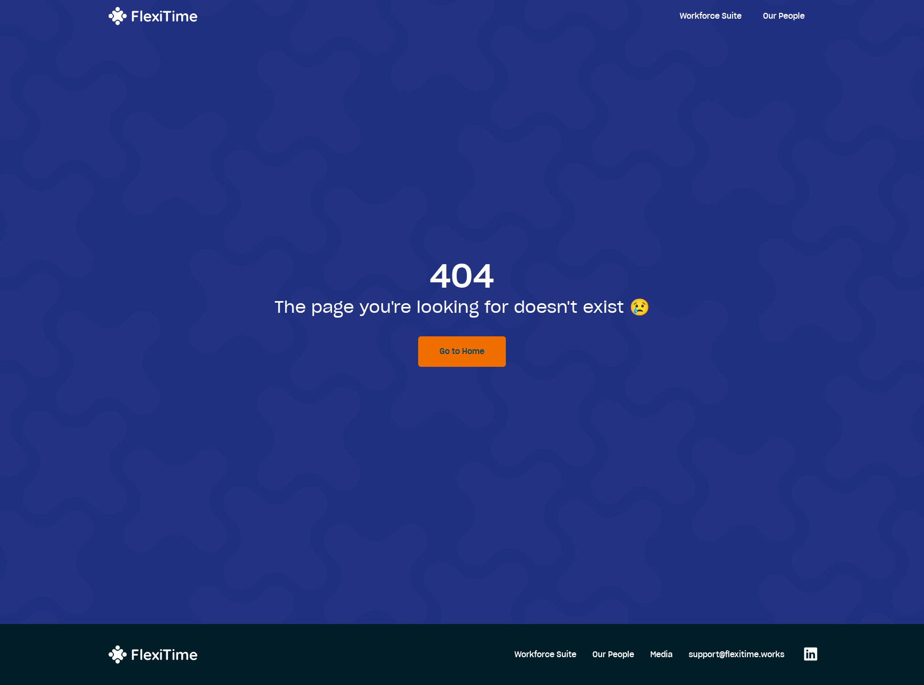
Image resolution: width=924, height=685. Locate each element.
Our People (784, 16)
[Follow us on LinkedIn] (807, 654)
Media (661, 654)
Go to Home (462, 351)
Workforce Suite (711, 16)
